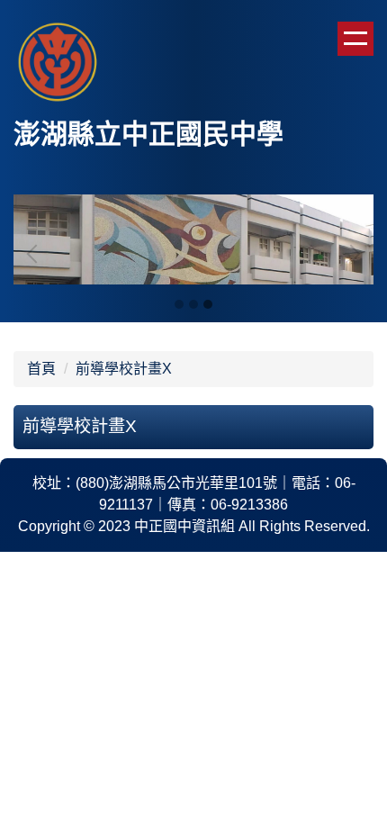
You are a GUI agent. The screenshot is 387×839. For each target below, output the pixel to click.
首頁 (41, 368)
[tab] (179, 304)
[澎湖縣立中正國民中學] (59, 64)
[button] (36, 253)
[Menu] (356, 39)
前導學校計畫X (124, 368)
